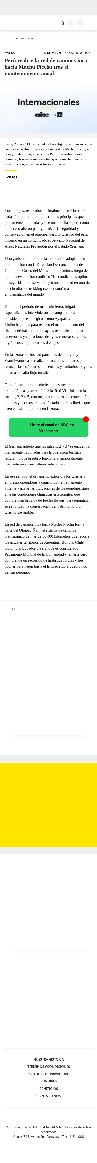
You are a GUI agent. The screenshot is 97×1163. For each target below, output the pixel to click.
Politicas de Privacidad (49, 1074)
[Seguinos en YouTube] (52, 1143)
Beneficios (48, 1088)
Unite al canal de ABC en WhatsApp (52, 428)
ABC (13, 22)
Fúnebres (49, 1081)
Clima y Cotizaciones (54, 22)
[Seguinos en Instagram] (57, 1143)
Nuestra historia (48, 1059)
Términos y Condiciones (48, 1066)
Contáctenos (48, 1096)
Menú (90, 23)
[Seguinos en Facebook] (41, 1143)
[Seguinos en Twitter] (46, 1143)
